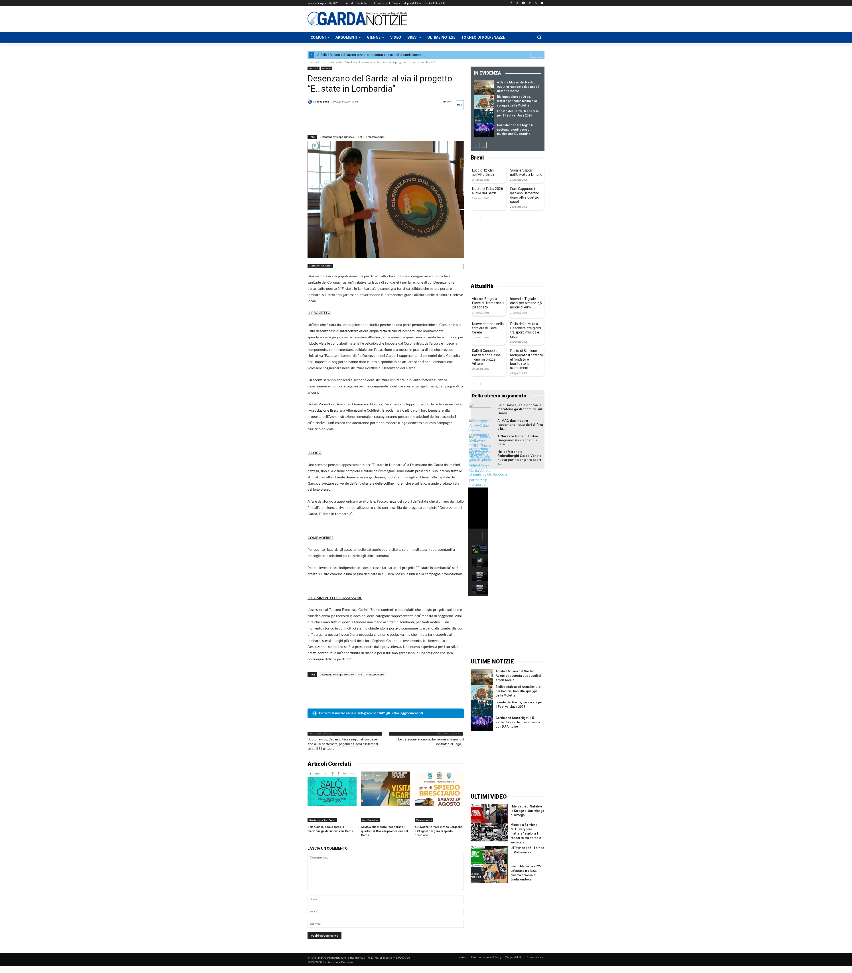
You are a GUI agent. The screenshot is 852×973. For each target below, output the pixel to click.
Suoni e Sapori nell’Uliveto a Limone (526, 172)
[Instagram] (517, 3)
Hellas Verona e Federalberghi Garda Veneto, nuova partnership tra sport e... (519, 458)
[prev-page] (476, 145)
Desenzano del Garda (320, 265)
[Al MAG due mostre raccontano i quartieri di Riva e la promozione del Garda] (385, 789)
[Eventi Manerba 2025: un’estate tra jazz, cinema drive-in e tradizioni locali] (489, 873)
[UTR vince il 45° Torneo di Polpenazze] (489, 855)
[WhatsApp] (342, 123)
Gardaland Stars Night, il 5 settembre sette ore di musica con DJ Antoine (516, 129)
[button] (539, 37)
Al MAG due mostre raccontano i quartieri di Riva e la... (520, 425)
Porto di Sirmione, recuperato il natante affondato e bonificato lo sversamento (526, 359)
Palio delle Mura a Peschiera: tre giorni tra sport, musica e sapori (525, 330)
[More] (353, 123)
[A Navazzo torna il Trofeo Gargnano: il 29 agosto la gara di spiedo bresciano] (439, 789)
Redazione (322, 101)
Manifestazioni (370, 820)
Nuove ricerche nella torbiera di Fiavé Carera (488, 328)
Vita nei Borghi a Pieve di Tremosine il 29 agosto (488, 303)
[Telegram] (523, 3)
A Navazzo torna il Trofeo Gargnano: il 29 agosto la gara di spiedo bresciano (439, 831)
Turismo (326, 68)
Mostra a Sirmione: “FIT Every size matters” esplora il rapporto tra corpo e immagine (526, 833)
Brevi (477, 157)
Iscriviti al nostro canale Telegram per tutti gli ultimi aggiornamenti (371, 713)
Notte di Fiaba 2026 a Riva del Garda (487, 191)
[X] (535, 3)
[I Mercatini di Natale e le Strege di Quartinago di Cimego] (489, 813)
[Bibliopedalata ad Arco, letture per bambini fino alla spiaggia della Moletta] (484, 102)
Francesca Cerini (375, 136)
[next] (540, 55)
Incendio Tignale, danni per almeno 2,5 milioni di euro (526, 303)
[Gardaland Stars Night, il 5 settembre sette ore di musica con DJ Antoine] (484, 130)
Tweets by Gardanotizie (489, 474)
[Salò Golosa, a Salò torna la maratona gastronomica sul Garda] (332, 789)
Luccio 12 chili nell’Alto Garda (483, 172)
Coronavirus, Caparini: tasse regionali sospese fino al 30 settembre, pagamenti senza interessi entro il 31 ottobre (343, 744)
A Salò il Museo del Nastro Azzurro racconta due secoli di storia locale (369, 55)
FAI (360, 136)
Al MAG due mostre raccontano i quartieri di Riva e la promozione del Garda (384, 831)
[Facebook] (511, 3)
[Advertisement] (478, 18)
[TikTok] (529, 3)
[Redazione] (310, 101)
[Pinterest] (332, 123)
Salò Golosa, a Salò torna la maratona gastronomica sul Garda (519, 409)
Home (311, 62)
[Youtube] (541, 3)
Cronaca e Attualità (330, 62)
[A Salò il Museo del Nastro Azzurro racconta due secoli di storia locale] (484, 87)
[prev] (533, 55)
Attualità (350, 62)
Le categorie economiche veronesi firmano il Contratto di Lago (431, 741)
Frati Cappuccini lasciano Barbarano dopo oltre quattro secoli (524, 195)
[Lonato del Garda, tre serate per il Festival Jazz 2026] (484, 116)
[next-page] (484, 145)
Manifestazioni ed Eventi (322, 820)
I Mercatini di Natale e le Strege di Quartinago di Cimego (527, 811)
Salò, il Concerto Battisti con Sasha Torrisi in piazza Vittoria (486, 357)
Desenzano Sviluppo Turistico (337, 136)
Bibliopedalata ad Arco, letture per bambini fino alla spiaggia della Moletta (517, 101)
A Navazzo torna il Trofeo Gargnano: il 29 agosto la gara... (517, 440)
